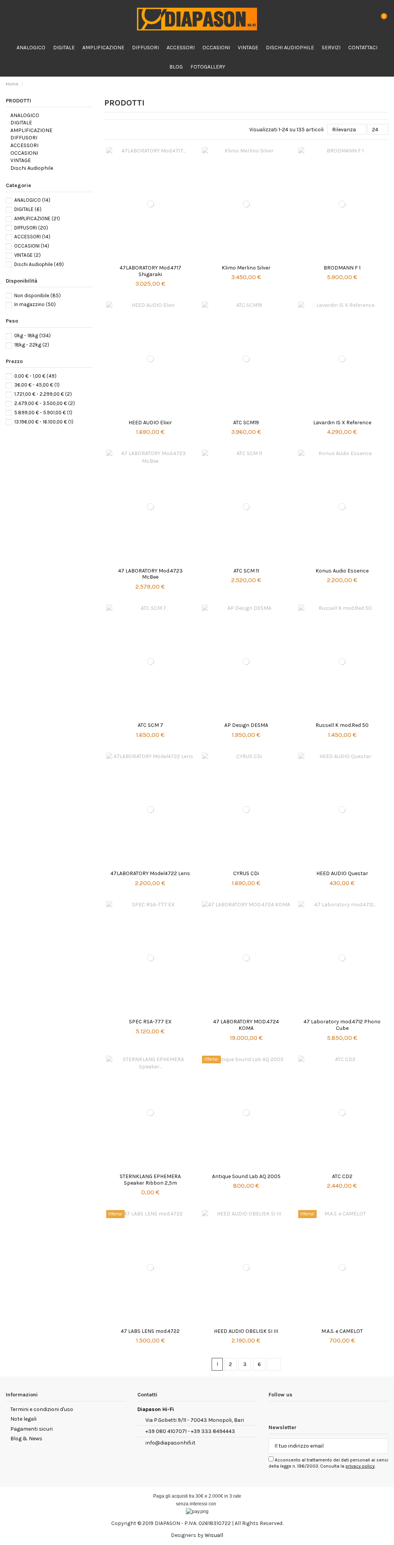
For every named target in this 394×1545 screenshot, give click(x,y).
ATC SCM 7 (150, 725)
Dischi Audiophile (31, 168)
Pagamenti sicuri (31, 1429)
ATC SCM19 (246, 422)
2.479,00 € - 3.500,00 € (44, 403)
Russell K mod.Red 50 (342, 725)
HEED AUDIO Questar (342, 873)
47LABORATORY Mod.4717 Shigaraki (150, 271)
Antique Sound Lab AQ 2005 (246, 1176)
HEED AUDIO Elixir (150, 422)
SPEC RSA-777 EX (150, 1021)
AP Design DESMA (246, 725)
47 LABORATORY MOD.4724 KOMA (246, 1024)
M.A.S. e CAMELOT (342, 1331)
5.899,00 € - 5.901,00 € (43, 412)
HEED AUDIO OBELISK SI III (246, 1331)
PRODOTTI (18, 100)
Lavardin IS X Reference (342, 422)
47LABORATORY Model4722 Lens (150, 873)
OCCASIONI (24, 153)
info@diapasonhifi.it (170, 1443)
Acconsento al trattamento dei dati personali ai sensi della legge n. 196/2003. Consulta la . (328, 1463)
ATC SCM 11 (246, 570)
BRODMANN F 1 (342, 267)
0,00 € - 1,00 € (35, 376)
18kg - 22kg (31, 345)
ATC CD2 (342, 1176)
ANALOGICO (24, 115)
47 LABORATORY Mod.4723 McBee (150, 574)
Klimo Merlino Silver (246, 267)
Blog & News (26, 1438)
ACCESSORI (24, 145)
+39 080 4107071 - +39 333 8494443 (190, 1431)
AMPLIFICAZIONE (31, 130)
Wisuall (214, 1535)
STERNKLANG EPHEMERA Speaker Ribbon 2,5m (150, 1179)
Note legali (23, 1419)
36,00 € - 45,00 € (37, 385)
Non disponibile (37, 295)
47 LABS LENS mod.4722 (150, 1331)
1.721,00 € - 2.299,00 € (43, 394)
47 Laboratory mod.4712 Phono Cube (342, 1024)
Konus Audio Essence (342, 570)
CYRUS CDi (246, 873)
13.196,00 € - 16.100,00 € (43, 422)
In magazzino (35, 304)
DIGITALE (21, 122)
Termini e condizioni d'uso (41, 1409)
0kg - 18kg (32, 335)
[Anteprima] (150, 258)
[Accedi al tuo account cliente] (366, 19)
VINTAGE (20, 160)
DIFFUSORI (23, 137)
